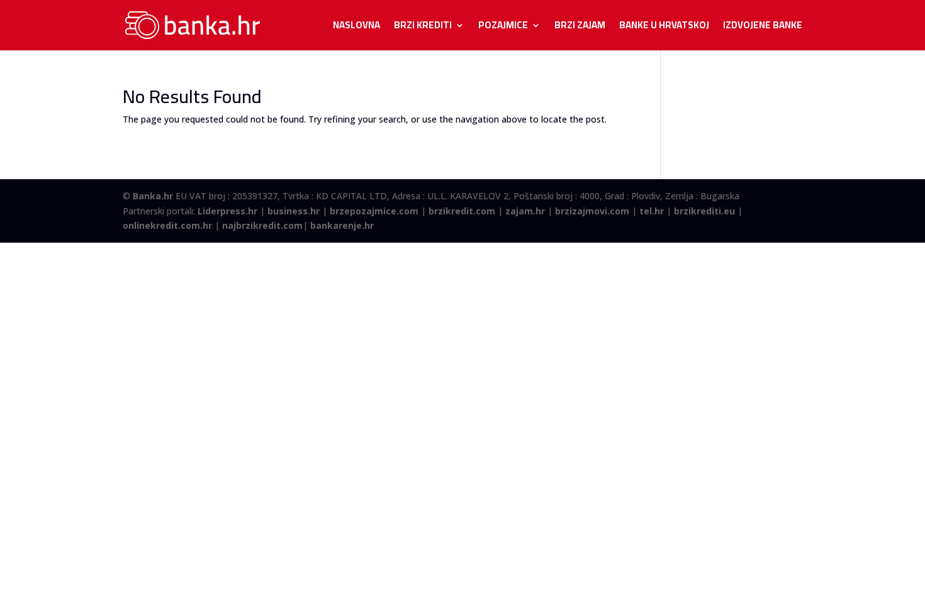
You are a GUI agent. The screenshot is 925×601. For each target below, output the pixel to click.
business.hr (293, 211)
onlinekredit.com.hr (167, 225)
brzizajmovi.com (592, 211)
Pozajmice (503, 27)
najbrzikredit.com (262, 225)
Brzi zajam (579, 27)
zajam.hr (525, 211)
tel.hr (651, 211)
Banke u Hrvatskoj (664, 27)
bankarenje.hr (342, 225)
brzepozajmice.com (374, 211)
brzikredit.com (462, 211)
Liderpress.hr (227, 211)
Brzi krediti (423, 27)
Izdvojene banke (762, 27)
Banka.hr (153, 196)
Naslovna (356, 27)
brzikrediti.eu (704, 211)
